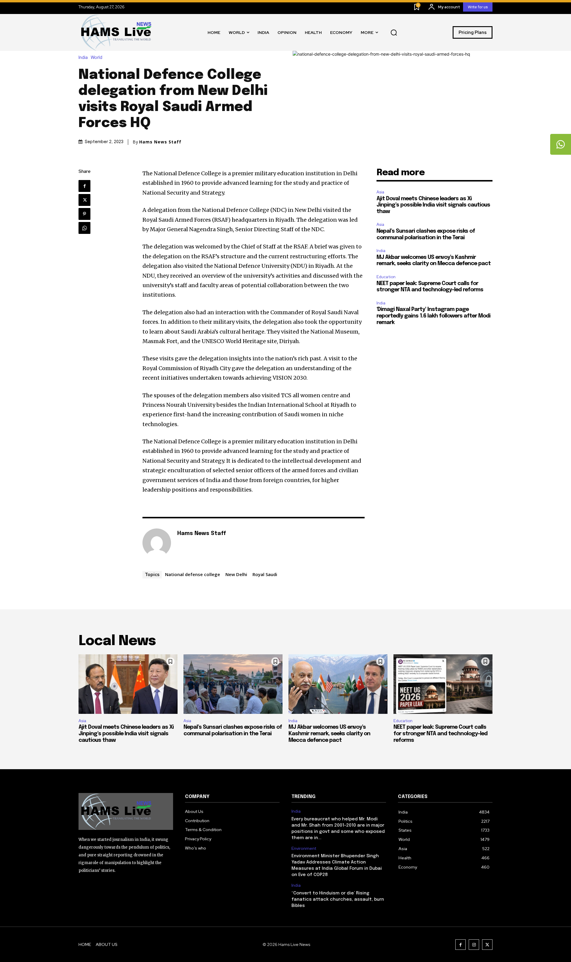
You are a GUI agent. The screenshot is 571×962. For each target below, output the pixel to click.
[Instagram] (474, 944)
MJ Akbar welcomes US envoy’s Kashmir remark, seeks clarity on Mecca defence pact (329, 734)
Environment (303, 848)
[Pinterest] (84, 214)
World (96, 57)
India (83, 57)
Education (386, 276)
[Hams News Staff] (156, 542)
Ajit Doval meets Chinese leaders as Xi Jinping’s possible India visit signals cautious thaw (433, 205)
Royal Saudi (264, 574)
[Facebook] (84, 186)
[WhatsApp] (84, 228)
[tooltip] (560, 144)
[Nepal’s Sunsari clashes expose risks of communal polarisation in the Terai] (233, 684)
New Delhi (236, 574)
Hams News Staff (160, 142)
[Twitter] (84, 200)
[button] (393, 32)
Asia (380, 192)
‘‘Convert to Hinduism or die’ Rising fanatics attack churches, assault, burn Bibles (337, 899)
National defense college (192, 574)
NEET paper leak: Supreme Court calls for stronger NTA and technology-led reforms (440, 734)
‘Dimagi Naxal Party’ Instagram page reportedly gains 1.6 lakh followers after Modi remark (433, 316)
